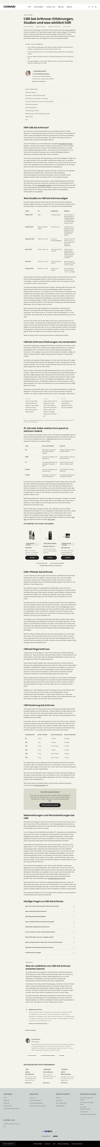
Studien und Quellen (30, 1030)
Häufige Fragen (29, 116)
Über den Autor (32, 1055)
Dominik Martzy (29, 26)
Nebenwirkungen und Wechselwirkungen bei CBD (37, 113)
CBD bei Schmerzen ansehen (50, 805)
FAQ (5, 1126)
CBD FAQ (32, 1098)
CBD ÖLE (58, 1098)
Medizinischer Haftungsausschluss (38, 1023)
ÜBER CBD (61, 7)
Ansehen (32, 557)
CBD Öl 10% (59, 1100)
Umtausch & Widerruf (77, 1144)
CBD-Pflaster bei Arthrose (31, 104)
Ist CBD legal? (84, 1112)
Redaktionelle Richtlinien (48, 1055)
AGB (54, 1144)
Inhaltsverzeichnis (31, 89)
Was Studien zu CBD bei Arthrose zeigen (35, 95)
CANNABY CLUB (50, 7)
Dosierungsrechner (40, 785)
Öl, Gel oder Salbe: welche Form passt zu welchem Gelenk (39, 101)
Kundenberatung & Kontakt (11, 1108)
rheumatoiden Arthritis (44, 185)
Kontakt (62, 1055)
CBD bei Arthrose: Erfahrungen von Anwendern (36, 98)
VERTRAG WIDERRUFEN (8, 1144)
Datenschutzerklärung (63, 1144)
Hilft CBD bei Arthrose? (30, 92)
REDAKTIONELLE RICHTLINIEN (38, 1106)
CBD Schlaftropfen (61, 1103)
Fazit (26, 119)
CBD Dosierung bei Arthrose (32, 110)
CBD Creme (51, 519)
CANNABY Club (8, 1106)
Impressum (48, 1144)
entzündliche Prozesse (65, 143)
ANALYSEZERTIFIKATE (35, 1100)
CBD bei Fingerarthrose (31, 107)
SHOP (29, 7)
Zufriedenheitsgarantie (36, 1103)
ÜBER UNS (69, 7)
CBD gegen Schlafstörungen (88, 1114)
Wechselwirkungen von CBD (56, 878)
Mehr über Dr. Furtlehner (39, 81)
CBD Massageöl (60, 1106)
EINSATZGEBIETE (38, 7)
